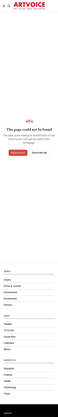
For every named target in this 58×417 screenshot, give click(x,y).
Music (7, 349)
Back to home (18, 152)
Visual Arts (9, 336)
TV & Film (9, 330)
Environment (10, 292)
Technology (10, 387)
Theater (8, 324)
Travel (7, 393)
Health (7, 381)
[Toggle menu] (4, 6)
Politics (8, 304)
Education (9, 368)
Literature (9, 343)
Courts (7, 279)
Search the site (39, 152)
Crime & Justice (12, 286)
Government (10, 298)
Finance (8, 374)
